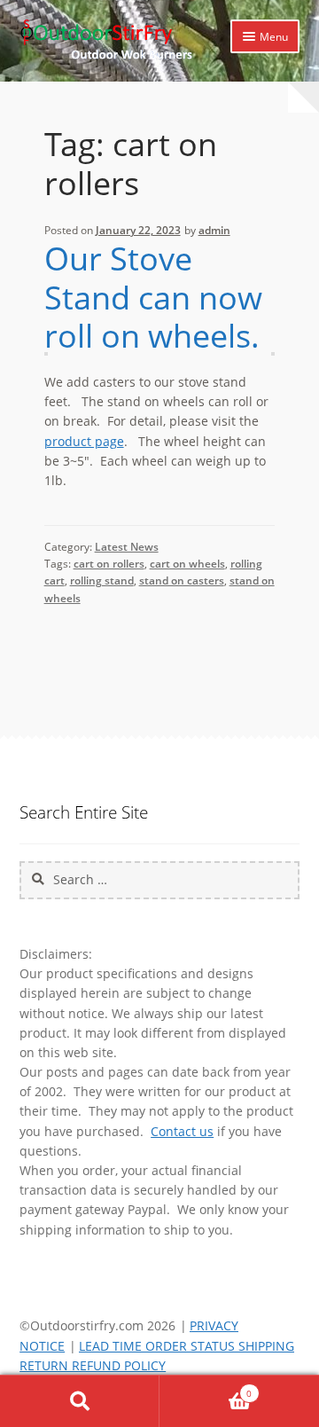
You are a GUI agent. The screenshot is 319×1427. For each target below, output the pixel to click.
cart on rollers (109, 563)
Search (80, 1401)
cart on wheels (187, 563)
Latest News (127, 546)
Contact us (182, 1131)
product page (84, 441)
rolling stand (102, 580)
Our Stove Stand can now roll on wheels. (153, 297)
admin (214, 230)
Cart (206, 1388)
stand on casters (181, 580)
